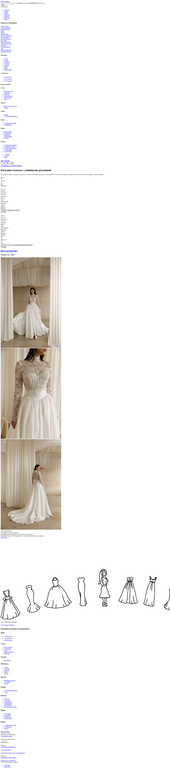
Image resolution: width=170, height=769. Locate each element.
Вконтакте (7, 766)
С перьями (7, 682)
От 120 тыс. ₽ (8, 638)
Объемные (7, 700)
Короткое (7, 18)
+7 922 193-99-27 (6, 750)
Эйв (2, 48)
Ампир (6, 11)
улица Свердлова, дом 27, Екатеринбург (13, 753)
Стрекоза (3, 45)
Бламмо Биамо (5, 29)
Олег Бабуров (5, 37)
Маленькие (7, 660)
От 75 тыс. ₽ (8, 81)
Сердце (6, 138)
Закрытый (7, 135)
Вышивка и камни (9, 680)
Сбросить (3, 210)
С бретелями (8, 150)
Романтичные (8, 96)
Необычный (8, 69)
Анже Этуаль (5, 26)
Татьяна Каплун (5, 47)
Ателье (6, 156)
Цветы (6, 108)
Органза (6, 65)
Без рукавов (7, 151)
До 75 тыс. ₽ (8, 79)
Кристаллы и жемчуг (10, 106)
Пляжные (7, 93)
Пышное (6, 14)
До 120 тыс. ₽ (8, 640)
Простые (7, 94)
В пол (6, 692)
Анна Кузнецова (6, 28)
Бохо (5, 99)
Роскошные (7, 97)
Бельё (6, 19)
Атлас (6, 58)
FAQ (5, 157)
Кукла (2, 31)
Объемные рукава (9, 146)
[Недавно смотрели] (5, 164)
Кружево (7, 62)
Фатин (6, 60)
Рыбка (6, 13)
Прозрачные (8, 703)
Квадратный (8, 131)
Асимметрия (8, 136)
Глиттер (6, 63)
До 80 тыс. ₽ (8, 636)
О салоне (7, 154)
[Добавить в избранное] (1, 531)
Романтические (9, 652)
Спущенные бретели (10, 148)
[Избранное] (2, 164)
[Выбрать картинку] (6, 6)
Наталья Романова (6, 35)
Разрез (6, 728)
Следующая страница (7, 625)
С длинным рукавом (10, 145)
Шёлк (6, 66)
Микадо (3, 208)
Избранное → (5, 537)
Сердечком (7, 713)
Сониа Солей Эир (6, 43)
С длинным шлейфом (10, 116)
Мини (6, 114)
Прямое (6, 16)
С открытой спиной (10, 123)
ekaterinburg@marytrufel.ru (8, 747)
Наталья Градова (6, 51)
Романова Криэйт (6, 50)
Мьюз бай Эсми (5, 42)
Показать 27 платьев (13, 210)
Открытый (7, 133)
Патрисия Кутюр (6, 39)
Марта (3, 32)
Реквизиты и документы (8, 760)
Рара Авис (4, 40)
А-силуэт (7, 10)
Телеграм (7, 765)
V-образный (8, 125)
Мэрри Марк (4, 34)
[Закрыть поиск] (3, 6)
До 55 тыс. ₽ (8, 77)
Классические (8, 91)
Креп (5, 68)
